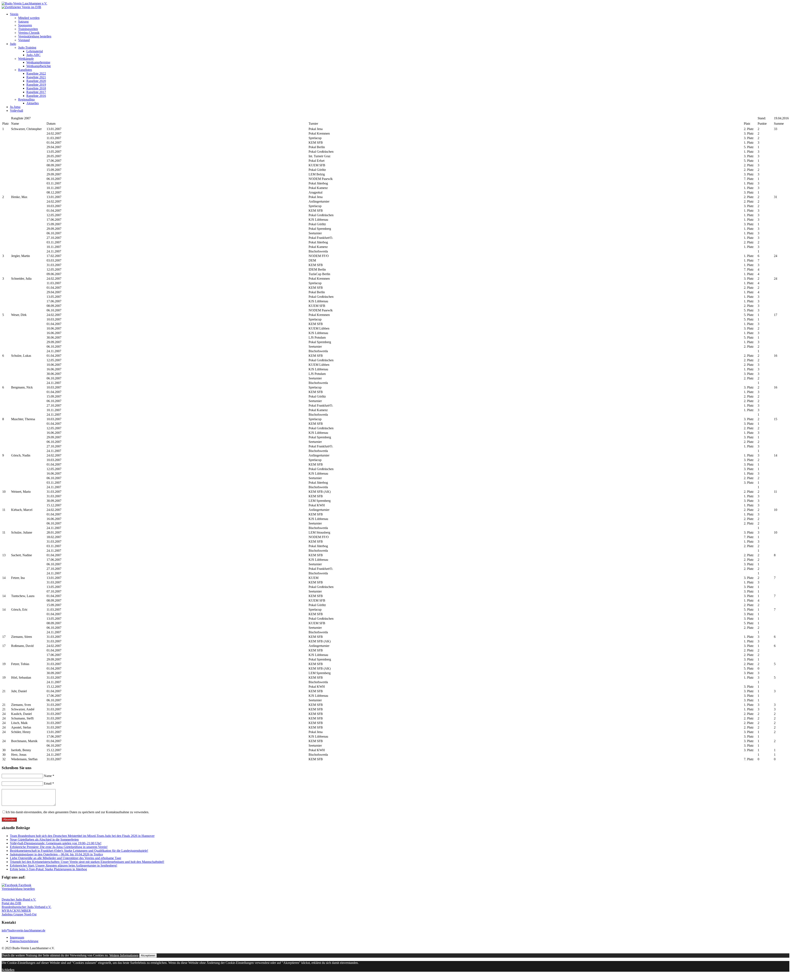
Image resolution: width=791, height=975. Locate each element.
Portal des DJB (11, 903)
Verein (14, 14)
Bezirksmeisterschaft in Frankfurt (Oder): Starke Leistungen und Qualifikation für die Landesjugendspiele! (79, 850)
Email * (49, 783)
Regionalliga (26, 99)
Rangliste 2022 (36, 73)
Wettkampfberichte (38, 66)
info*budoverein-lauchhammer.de (23, 930)
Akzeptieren (148, 955)
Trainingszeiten (28, 29)
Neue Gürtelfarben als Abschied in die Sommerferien (44, 839)
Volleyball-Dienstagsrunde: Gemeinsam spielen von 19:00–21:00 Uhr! (55, 843)
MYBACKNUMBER (16, 910)
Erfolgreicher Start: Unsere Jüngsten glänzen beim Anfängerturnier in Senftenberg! (63, 865)
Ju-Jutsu (15, 107)
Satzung (23, 21)
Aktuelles (32, 103)
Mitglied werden (29, 18)
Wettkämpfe (26, 58)
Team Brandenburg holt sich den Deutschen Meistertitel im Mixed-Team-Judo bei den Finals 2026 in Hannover (82, 836)
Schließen (8, 969)
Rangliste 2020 (36, 81)
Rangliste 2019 (36, 84)
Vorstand (24, 40)
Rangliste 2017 (36, 92)
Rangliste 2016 (36, 95)
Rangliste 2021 (36, 77)
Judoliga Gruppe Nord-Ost (19, 914)
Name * (49, 776)
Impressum (17, 937)
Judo (13, 44)
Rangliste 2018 (36, 88)
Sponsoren (25, 25)
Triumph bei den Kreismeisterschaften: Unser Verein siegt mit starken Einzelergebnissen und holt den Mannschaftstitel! (87, 862)
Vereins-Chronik (29, 32)
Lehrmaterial (34, 51)
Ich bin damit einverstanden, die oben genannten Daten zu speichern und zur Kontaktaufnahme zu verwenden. (77, 812)
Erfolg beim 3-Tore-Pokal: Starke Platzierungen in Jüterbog (48, 869)
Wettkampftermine (38, 62)
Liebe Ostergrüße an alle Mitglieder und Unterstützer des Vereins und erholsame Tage (65, 858)
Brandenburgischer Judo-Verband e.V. (26, 907)
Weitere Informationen (123, 955)
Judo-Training (27, 47)
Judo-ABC (33, 55)
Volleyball (16, 110)
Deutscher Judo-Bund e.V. (19, 899)
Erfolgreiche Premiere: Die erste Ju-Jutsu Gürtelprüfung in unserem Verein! (59, 847)
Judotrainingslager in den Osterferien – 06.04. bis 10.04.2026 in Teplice (56, 854)
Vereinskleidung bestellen (34, 36)
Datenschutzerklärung (24, 941)
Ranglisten (25, 70)
